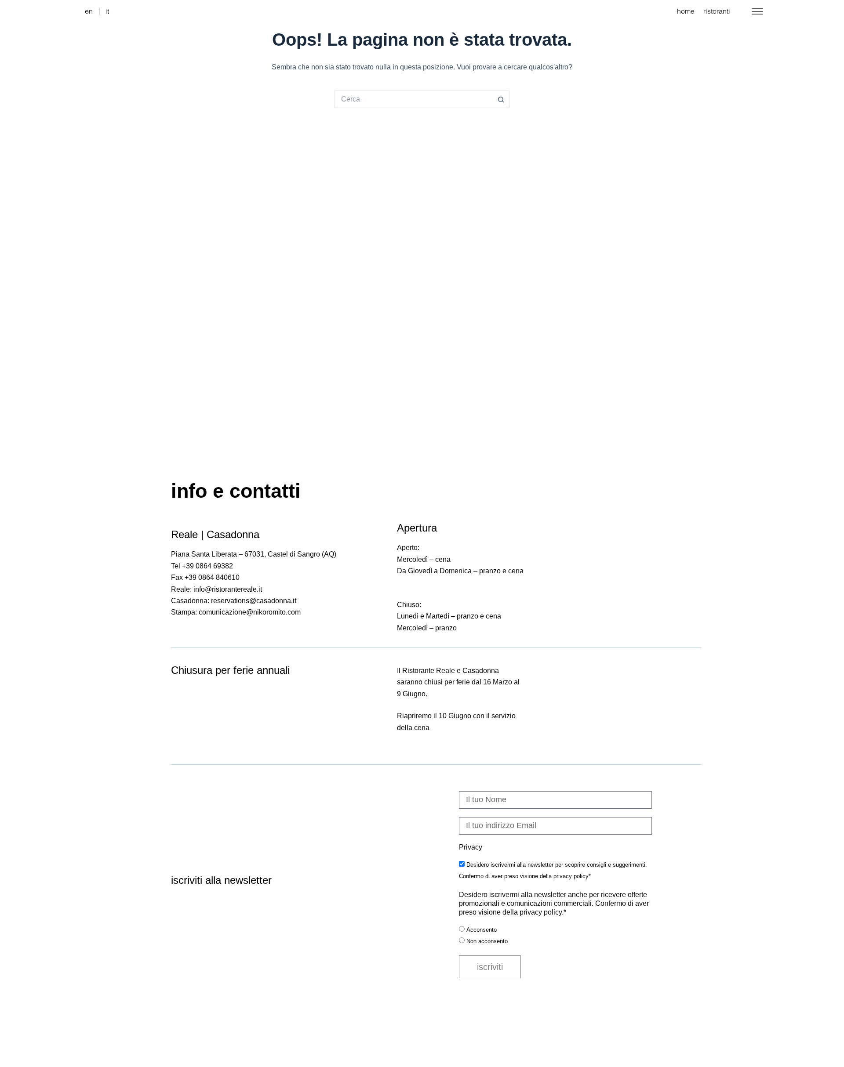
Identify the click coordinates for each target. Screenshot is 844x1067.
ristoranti (716, 11)
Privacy (470, 847)
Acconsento (481, 929)
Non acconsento (487, 941)
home (686, 11)
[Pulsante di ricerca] (501, 99)
